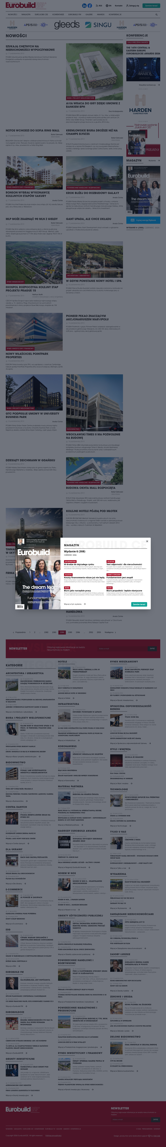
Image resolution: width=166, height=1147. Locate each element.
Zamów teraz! (139, 604)
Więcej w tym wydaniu (75, 604)
